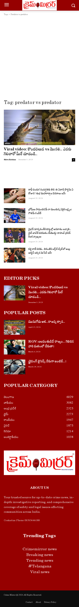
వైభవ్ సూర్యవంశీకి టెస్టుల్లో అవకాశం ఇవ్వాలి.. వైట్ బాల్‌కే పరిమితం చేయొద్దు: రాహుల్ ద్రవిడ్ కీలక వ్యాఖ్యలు (49, 233)
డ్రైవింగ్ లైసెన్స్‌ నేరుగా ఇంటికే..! (47, 361)
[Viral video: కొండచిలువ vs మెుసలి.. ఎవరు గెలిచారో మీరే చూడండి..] (39, 127)
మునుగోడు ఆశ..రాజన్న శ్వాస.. (46, 322)
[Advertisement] (39, 57)
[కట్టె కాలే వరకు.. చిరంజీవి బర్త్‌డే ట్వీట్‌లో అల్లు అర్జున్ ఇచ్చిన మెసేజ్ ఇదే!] (14, 255)
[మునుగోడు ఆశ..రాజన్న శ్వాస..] (14, 327)
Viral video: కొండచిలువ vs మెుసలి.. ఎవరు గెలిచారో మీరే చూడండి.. (38, 152)
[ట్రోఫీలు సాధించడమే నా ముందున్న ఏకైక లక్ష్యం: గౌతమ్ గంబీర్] (14, 215)
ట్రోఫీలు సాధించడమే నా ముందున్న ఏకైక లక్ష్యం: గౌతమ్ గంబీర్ (50, 212)
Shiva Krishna (10, 159)
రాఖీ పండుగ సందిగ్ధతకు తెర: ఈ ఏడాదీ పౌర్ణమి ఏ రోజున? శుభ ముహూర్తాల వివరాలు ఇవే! (50, 192)
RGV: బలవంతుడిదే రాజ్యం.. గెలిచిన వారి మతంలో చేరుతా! (51, 344)
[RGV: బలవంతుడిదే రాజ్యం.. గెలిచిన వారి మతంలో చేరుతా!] (14, 347)
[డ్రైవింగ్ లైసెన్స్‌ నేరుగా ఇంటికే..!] (14, 366)
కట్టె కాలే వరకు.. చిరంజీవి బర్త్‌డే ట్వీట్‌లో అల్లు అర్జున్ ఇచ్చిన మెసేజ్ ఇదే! (49, 251)
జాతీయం (7, 143)
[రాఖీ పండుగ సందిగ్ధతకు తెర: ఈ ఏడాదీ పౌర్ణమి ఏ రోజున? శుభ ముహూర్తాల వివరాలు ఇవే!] (14, 195)
